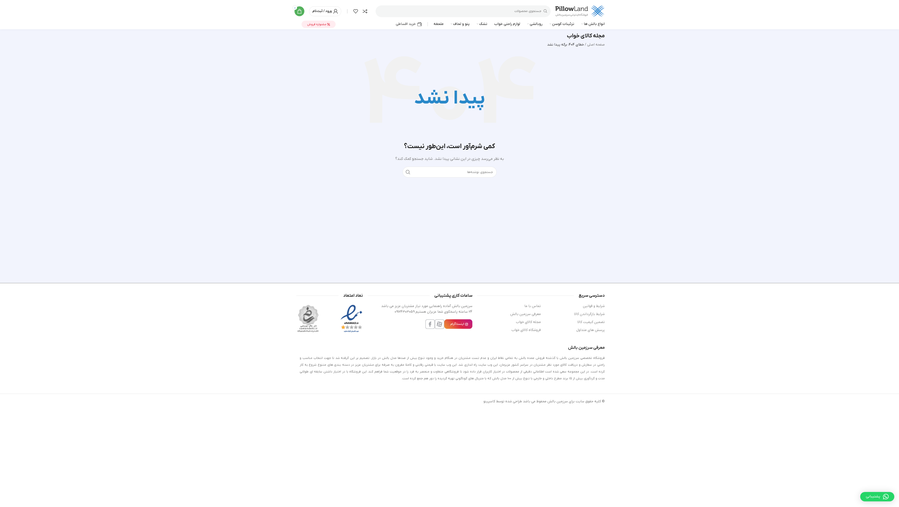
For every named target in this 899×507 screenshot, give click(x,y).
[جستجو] (408, 172)
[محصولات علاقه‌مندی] (355, 11)
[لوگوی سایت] (580, 11)
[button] (877, 496)
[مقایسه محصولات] (365, 11)
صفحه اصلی (596, 44)
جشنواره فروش (317, 24)
